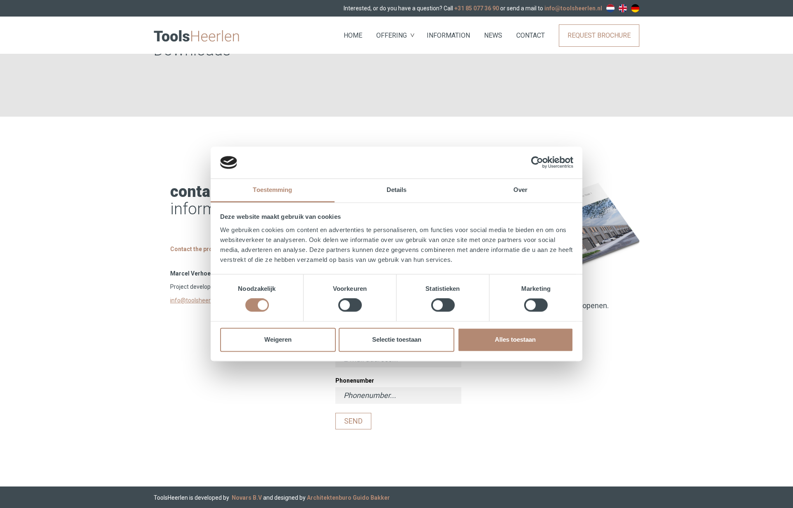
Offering (391, 35)
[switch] (350, 305)
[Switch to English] (623, 8)
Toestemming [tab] (272, 189)
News (493, 35)
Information (448, 35)
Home (353, 35)
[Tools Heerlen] (196, 35)
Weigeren (278, 339)
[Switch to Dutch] (610, 8)
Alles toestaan (515, 339)
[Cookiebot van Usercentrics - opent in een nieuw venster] (537, 162)
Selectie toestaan (396, 339)
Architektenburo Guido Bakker (348, 497)
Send (353, 421)
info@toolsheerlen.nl (573, 8)
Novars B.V (247, 497)
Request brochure (599, 35)
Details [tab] (397, 189)
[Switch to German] (635, 8)
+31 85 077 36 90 (476, 8)
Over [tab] (520, 189)
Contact (530, 35)
